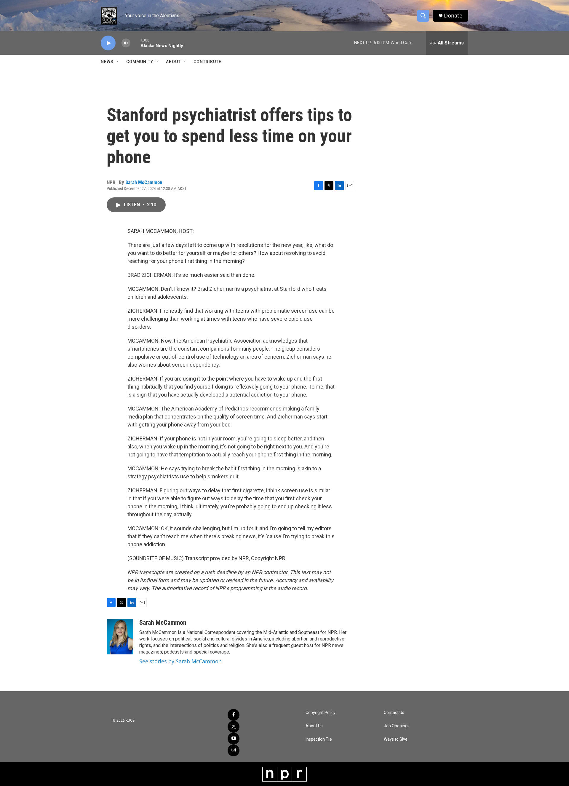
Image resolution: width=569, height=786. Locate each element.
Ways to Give (395, 739)
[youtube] (233, 739)
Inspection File (319, 739)
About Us (314, 726)
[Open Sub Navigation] (118, 61)
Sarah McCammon (143, 182)
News (107, 61)
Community (139, 61)
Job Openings (397, 726)
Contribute (207, 61)
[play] (108, 43)
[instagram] (233, 750)
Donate (453, 15)
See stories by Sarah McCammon (180, 661)
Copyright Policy (320, 712)
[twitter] (233, 727)
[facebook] (233, 715)
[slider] (135, 43)
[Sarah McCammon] (120, 636)
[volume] (126, 43)
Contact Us (394, 712)
